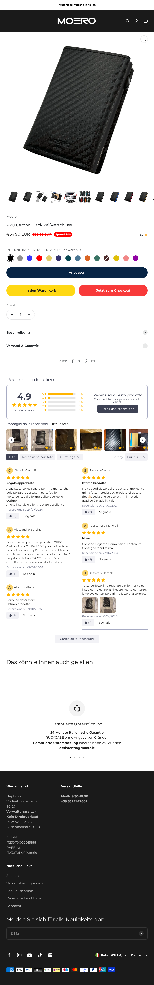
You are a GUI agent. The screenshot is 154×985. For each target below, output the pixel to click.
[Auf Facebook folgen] (9, 955)
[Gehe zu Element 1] (12, 197)
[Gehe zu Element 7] (99, 197)
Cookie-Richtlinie (20, 891)
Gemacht (13, 906)
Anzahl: (12, 305)
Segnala (30, 516)
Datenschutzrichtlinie (23, 898)
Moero (11, 216)
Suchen (12, 876)
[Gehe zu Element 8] (113, 197)
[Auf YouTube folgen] (29, 955)
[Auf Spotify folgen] (50, 955)
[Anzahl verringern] (12, 314)
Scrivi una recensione (118, 409)
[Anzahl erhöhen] (29, 314)
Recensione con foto (37, 457)
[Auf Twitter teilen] (79, 361)
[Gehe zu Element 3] (41, 197)
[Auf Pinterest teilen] (86, 361)
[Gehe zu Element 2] (27, 197)
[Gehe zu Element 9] (128, 197)
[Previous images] (11, 440)
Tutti (12, 457)
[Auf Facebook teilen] (72, 361)
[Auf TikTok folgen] (40, 955)
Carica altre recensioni (77, 639)
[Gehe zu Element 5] (70, 197)
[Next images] (143, 440)
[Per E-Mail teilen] (93, 361)
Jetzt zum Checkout (113, 290)
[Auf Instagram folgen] (19, 955)
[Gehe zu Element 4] (56, 197)
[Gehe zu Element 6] (85, 197)
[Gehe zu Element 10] (142, 197)
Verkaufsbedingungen (24, 883)
